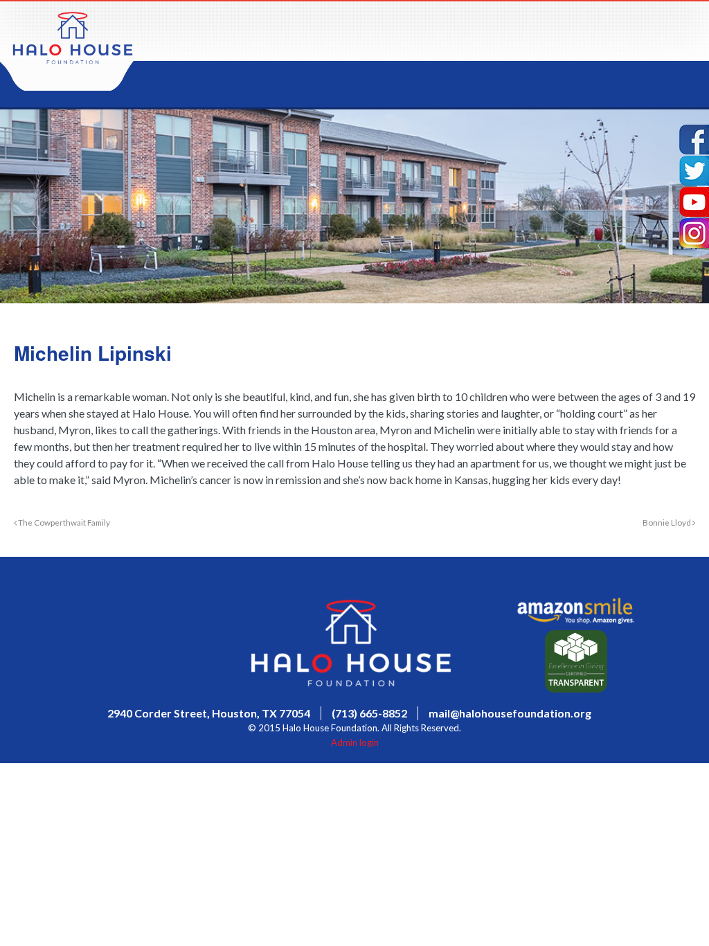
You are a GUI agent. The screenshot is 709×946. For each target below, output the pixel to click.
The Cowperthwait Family (63, 522)
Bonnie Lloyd (667, 522)
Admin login (355, 742)
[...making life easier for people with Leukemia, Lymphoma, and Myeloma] (72, 59)
